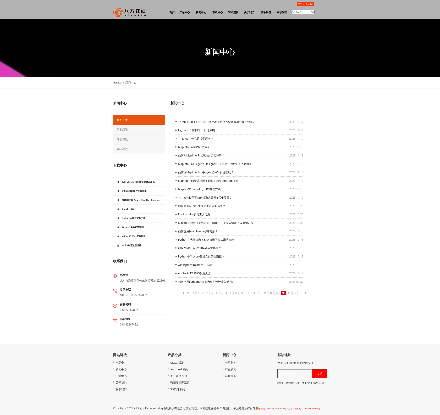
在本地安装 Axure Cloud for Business (141, 199)
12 (247, 292)
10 (236, 292)
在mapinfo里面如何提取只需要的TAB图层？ (205, 197)
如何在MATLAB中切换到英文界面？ (199, 248)
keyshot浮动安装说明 (133, 227)
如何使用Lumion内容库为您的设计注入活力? (205, 282)
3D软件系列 (177, 389)
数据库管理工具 (180, 382)
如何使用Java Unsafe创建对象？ (198, 231)
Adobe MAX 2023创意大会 (194, 273)
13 (253, 292)
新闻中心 (201, 12)
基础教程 (122, 149)
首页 (172, 12)
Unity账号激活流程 (131, 245)
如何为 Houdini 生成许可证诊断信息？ (202, 206)
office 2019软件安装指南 (134, 190)
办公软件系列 (178, 376)
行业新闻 (122, 129)
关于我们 (249, 12)
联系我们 (265, 12)
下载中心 (217, 12)
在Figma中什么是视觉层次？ (195, 139)
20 (295, 292)
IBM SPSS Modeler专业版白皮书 (138, 181)
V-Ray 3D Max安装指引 (134, 236)
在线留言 (282, 12)
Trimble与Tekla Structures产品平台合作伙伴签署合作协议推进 (217, 122)
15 (265, 292)
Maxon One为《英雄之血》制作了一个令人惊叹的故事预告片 (215, 223)
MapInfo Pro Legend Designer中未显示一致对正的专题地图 (215, 164)
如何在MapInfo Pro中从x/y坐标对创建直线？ (206, 172)
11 (242, 292)
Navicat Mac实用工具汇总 (194, 214)
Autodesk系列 (179, 369)
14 (259, 292)
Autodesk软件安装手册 (133, 218)
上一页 (185, 292)
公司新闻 (230, 362)
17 (277, 292)
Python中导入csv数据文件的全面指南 (201, 256)
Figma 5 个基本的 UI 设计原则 (196, 130)
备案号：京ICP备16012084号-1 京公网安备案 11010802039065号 (289, 408)
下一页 (303, 292)
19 (289, 292)
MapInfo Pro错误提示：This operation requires (208, 181)
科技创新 (230, 376)
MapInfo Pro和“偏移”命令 (194, 147)
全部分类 (122, 120)
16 (271, 292)
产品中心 (184, 12)
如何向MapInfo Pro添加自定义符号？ (201, 155)
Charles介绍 (128, 209)
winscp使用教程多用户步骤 (195, 265)
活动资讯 (122, 139)
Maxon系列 (177, 362)
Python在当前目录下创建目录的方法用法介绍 (206, 240)
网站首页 (117, 82)
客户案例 (233, 12)
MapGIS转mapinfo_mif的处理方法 (199, 189)
